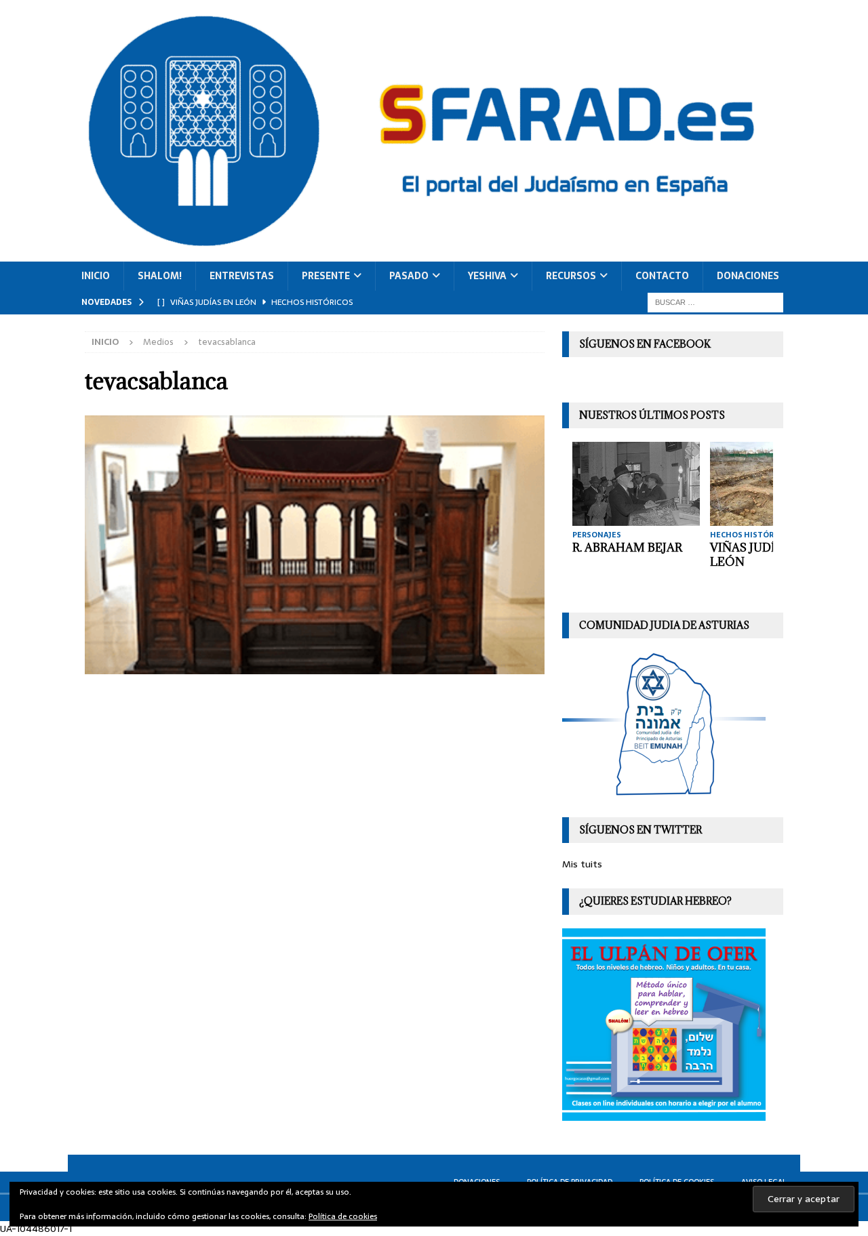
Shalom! (160, 275)
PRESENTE (326, 275)
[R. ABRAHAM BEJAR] (636, 483)
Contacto (662, 275)
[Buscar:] (715, 301)
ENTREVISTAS (242, 275)
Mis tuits (582, 864)
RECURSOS (571, 275)
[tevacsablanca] (315, 666)
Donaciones (748, 275)
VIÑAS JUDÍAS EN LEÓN (760, 554)
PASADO (409, 275)
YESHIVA (487, 275)
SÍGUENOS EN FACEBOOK (645, 343)
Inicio (95, 275)
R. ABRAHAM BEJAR (627, 547)
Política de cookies (343, 1216)
